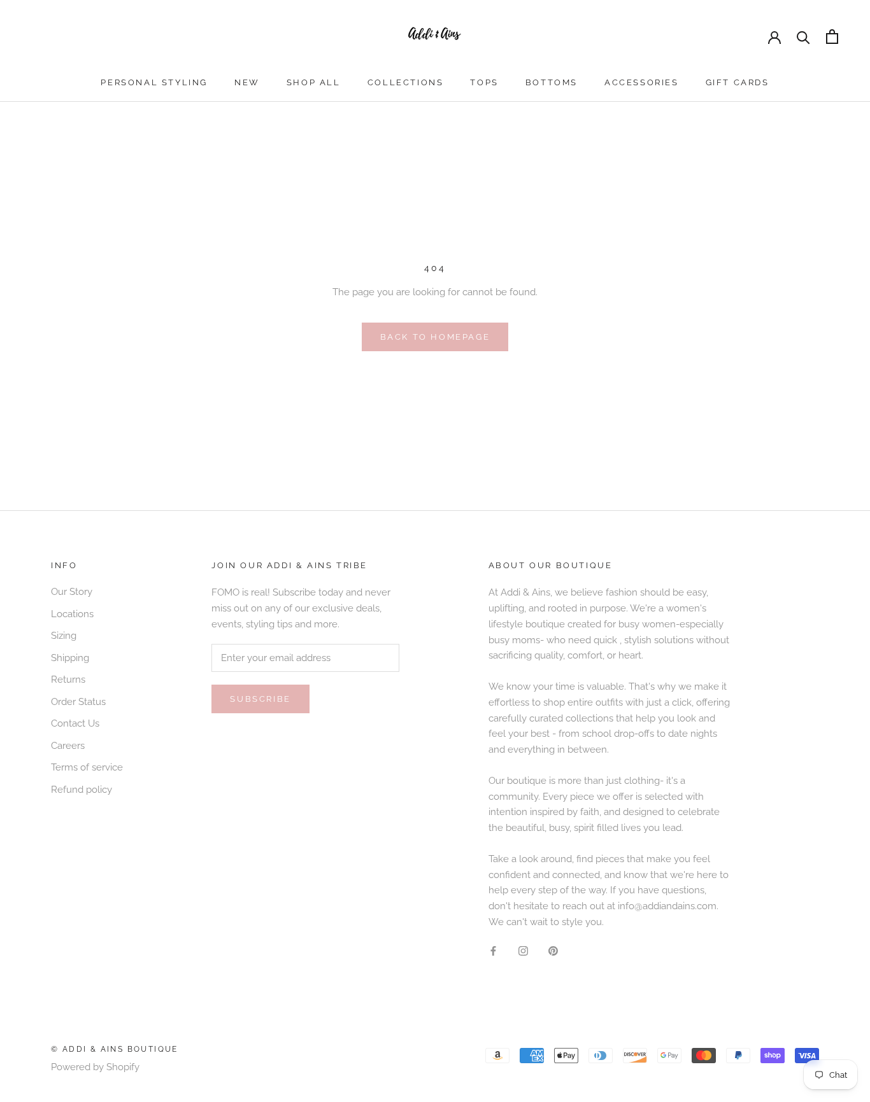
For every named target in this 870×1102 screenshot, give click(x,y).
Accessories (641, 82)
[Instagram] (523, 951)
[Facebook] (493, 951)
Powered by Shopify (95, 1067)
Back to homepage (435, 337)
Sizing (63, 635)
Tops (484, 82)
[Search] (803, 36)
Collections (405, 82)
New (247, 82)
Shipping (70, 658)
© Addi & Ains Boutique (114, 1049)
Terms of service (87, 767)
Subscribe (260, 699)
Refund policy (81, 789)
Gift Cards (737, 82)
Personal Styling (154, 82)
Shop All (314, 82)
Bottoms (551, 82)
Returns (68, 679)
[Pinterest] (553, 951)
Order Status (78, 702)
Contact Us (75, 723)
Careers (68, 745)
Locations (72, 614)
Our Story (71, 591)
